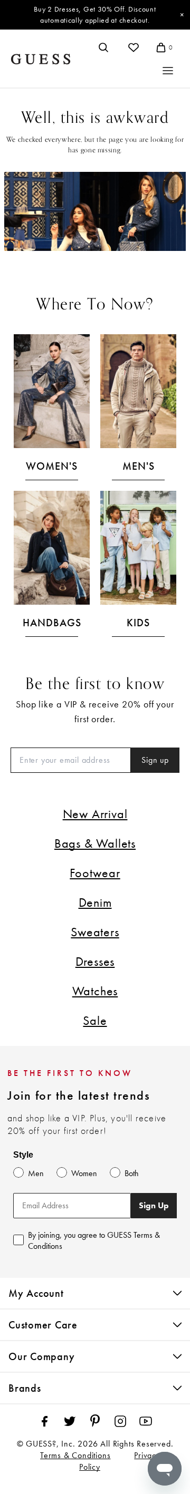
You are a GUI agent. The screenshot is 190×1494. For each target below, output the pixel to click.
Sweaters (95, 932)
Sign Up (154, 1205)
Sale (95, 1020)
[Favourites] (133, 47)
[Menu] (167, 70)
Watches (95, 991)
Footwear (95, 873)
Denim (95, 902)
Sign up (155, 759)
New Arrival (95, 814)
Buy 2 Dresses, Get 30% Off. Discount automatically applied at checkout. (95, 14)
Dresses (95, 961)
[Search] (103, 47)
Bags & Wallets (95, 843)
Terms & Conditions (75, 1455)
